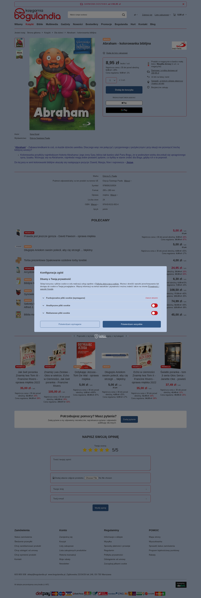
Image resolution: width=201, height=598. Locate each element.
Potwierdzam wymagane (70, 324)
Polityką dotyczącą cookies (107, 284)
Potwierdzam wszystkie (131, 324)
